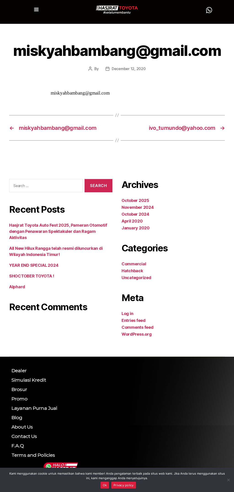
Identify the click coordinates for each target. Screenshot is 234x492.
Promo (19, 399)
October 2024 (135, 214)
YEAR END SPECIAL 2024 (33, 265)
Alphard (17, 286)
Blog (16, 417)
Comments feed (138, 327)
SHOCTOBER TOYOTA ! (31, 276)
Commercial (134, 263)
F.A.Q (17, 446)
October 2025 (135, 200)
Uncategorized (136, 277)
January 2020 (136, 228)
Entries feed (134, 320)
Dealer (19, 370)
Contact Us (24, 436)
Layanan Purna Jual (34, 408)
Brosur (19, 389)
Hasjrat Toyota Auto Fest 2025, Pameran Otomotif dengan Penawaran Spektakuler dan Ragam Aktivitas (58, 231)
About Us (22, 427)
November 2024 (138, 207)
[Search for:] (45, 186)
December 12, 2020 (129, 68)
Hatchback (132, 270)
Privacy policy (124, 485)
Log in (127, 313)
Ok (105, 485)
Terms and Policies (33, 455)
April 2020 (132, 221)
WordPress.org (137, 334)
